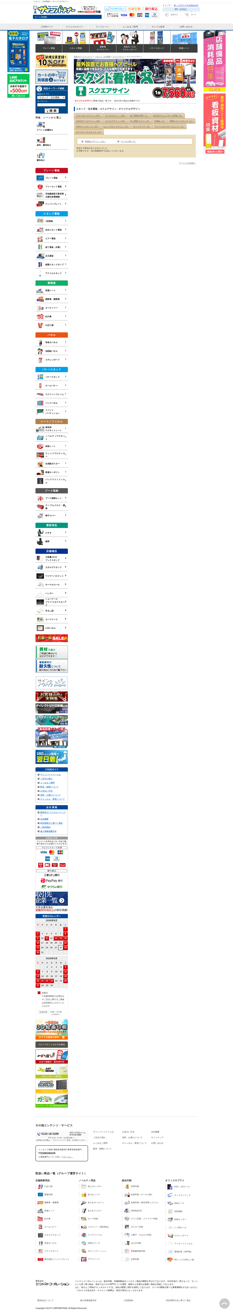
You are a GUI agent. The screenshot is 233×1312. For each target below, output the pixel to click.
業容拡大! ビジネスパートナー (53, 813)
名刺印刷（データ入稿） (142, 1194)
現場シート (49, 1211)
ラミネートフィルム (183, 1243)
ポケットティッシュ (97, 1251)
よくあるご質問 (47, 783)
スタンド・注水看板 (103, 57)
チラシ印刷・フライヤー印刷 (144, 1219)
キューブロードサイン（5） (116, 126)
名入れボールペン (96, 1202)
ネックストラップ (182, 1195)
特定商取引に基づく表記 (51, 823)
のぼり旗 (48, 1186)
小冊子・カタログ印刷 (141, 1235)
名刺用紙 (178, 1211)
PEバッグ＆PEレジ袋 (184, 1260)
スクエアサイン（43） (115, 121)
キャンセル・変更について (52, 799)
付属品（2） (160, 121)
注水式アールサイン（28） (88, 121)
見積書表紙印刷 (138, 1251)
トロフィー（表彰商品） (99, 1227)
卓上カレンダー (95, 1186)
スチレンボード (181, 1235)
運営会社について (45, 1300)
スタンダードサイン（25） (88, 115)
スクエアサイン (119, 57)
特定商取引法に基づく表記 (178, 1300)
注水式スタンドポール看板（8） (168, 115)
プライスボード (51, 1251)
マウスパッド (94, 1259)
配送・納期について (49, 787)
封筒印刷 (135, 1186)
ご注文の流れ (46, 779)
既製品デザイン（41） (95, 141)
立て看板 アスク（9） (140, 121)
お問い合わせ (157, 1143)
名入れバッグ (94, 1194)
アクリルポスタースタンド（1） (170, 126)
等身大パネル (50, 1243)
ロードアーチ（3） (142, 126)
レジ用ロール (180, 1227)
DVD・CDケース (182, 1186)
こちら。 (69, 1157)
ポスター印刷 (137, 1227)
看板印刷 (48, 1194)
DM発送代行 (136, 1211)
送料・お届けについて (50, 795)
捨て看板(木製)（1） (139, 115)
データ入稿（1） (128, 141)
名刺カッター (180, 1219)
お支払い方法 (46, 791)
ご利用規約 (45, 827)
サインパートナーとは (50, 774)
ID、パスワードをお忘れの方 (186, 5)
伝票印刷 (135, 1259)
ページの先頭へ (188, 163)
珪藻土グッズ (94, 1243)
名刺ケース (179, 1203)
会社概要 (44, 819)
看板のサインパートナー (83, 57)
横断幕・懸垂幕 (51, 1202)
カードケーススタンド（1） (89, 132)
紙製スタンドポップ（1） (181, 121)
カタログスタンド (52, 1235)
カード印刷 (93, 1219)
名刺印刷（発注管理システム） (145, 1202)
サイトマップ (157, 1137)
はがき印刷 (136, 1243)
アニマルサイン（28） (115, 115)
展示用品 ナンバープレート (56, 1259)
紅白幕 (47, 1219)
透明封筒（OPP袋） (183, 1252)
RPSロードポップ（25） (87, 126)
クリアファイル (95, 1235)
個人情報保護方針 (48, 831)
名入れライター (95, 1211)
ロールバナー (50, 1227)
